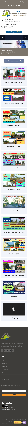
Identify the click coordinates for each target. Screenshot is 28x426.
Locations (5, 369)
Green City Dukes (14, 211)
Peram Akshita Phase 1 (14, 146)
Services (4, 366)
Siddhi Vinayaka (14, 254)
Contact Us (5, 379)
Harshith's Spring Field (14, 318)
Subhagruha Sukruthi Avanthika (14, 275)
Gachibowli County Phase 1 (14, 82)
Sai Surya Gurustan (14, 189)
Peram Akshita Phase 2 (14, 168)
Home (4, 360)
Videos (4, 376)
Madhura (14, 296)
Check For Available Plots (14, 61)
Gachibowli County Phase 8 (14, 104)
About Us (4, 363)
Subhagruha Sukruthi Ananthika (14, 232)
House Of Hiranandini (14, 125)
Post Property (14, 32)
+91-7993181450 (8, 19)
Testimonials (6, 373)
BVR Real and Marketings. (18, 419)
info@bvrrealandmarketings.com (12, 21)
